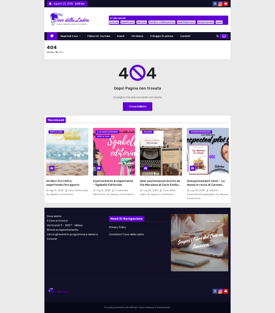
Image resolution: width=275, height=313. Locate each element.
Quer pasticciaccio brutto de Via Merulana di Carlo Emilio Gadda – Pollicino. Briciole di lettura (160, 186)
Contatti (185, 36)
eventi (219, 22)
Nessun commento (61, 194)
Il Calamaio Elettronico (107, 132)
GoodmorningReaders (201, 132)
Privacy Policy (117, 227)
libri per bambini (205, 22)
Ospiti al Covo (56, 132)
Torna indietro (137, 106)
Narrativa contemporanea (162, 22)
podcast (114, 22)
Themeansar (163, 307)
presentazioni (127, 22)
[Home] (52, 36)
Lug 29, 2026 (151, 190)
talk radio (141, 22)
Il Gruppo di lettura (161, 36)
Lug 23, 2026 (198, 190)
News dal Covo (70, 36)
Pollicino (148, 132)
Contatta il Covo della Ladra (126, 234)
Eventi (120, 36)
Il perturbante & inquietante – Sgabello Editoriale (113, 183)
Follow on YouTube (99, 36)
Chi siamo (137, 36)
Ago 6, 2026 (57, 190)
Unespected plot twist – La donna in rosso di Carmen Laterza (206, 184)
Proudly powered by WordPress (121, 307)
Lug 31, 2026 (104, 190)
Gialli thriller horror (186, 22)
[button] (217, 36)
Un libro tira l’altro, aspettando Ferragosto (62, 183)
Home (50, 52)
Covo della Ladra (77, 190)
